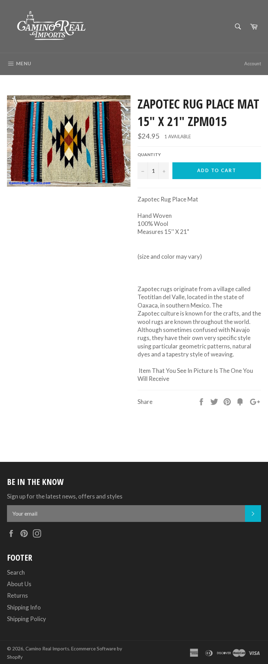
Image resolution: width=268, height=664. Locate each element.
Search (16, 572)
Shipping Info (24, 607)
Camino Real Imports (47, 648)
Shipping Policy (26, 618)
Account (252, 63)
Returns (17, 595)
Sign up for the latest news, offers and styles (64, 496)
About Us (19, 584)
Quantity (149, 154)
